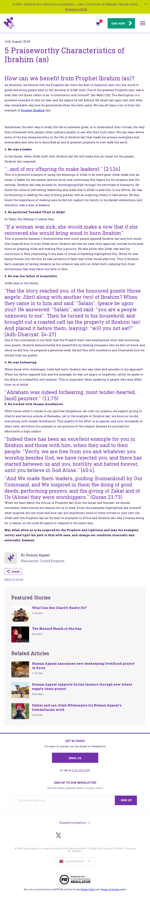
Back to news (13, 579)
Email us (75, 758)
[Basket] (98, 25)
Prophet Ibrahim (33, 110)
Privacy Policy (88, 889)
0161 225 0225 (81, 770)
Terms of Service (110, 889)
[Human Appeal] (48, 23)
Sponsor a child (76, 9)
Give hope (118, 23)
